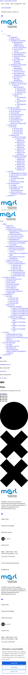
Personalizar (14, 667)
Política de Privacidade (7, 526)
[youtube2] (2, 16)
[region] (14, 660)
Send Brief (3, 371)
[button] (2, 31)
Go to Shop (3, 378)
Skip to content (4, 1)
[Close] (26, 648)
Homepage (3, 393)
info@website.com (5, 364)
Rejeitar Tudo (14, 671)
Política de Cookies (6, 532)
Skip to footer (13, 1)
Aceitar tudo (14, 663)
